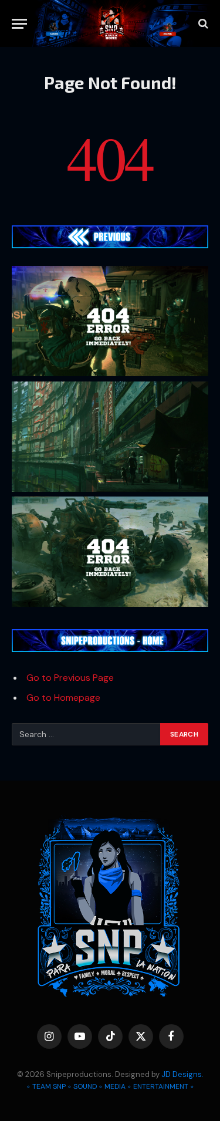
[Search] (202, 24)
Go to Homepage (63, 697)
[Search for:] (86, 734)
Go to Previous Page (70, 677)
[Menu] (19, 24)
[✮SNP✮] (111, 23)
